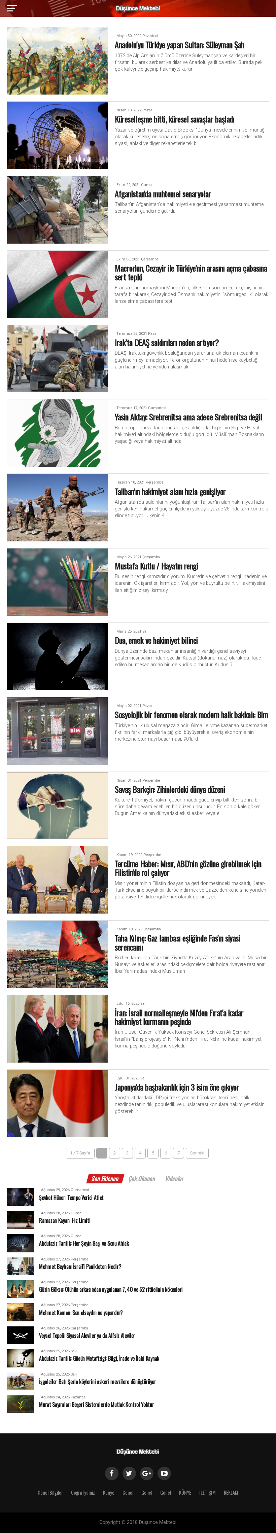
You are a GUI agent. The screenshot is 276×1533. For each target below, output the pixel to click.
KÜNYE (185, 1492)
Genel (128, 1492)
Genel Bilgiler (50, 1492)
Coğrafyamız (83, 1492)
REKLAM (231, 1492)
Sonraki (197, 1152)
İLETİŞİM (207, 1492)
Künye (108, 1492)
